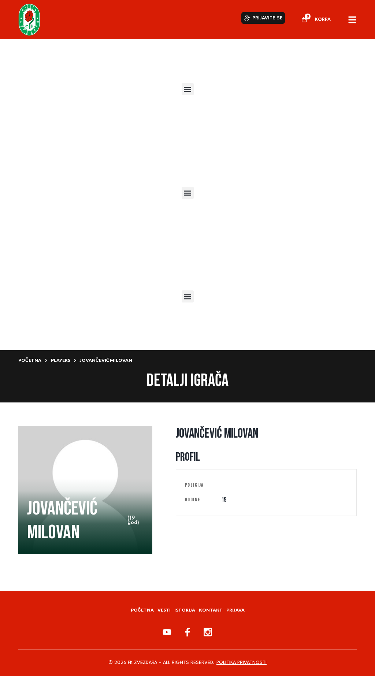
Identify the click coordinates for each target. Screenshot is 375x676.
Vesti (164, 610)
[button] (188, 89)
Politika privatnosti (241, 662)
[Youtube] (167, 632)
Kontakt (211, 610)
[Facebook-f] (187, 632)
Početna (29, 360)
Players (60, 360)
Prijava (235, 610)
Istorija (184, 610)
